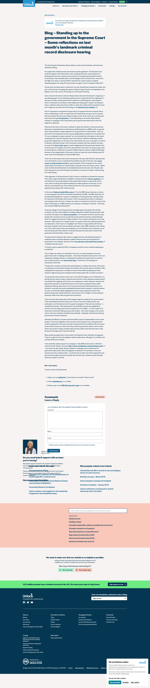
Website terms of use (92, 668)
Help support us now (116, 584)
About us (25, 615)
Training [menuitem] (111, 6)
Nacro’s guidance (94, 179)
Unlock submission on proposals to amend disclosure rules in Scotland (96, 489)
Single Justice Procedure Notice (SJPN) (81, 535)
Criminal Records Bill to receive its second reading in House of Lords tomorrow (100, 471)
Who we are (26, 624)
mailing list (62, 377)
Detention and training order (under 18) (81, 541)
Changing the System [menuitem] (88, 6)
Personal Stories (113, 2)
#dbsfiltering (57, 381)
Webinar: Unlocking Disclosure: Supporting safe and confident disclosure (31, 639)
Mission (25, 617)
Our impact (26, 620)
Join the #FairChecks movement (87, 622)
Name (49, 431)
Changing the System (85, 615)
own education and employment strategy (88, 241)
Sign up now (97, 598)
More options (135, 682)
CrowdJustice (64, 118)
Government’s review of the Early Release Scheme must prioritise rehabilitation (48, 482)
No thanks (126, 682)
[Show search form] (126, 1)
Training (25, 635)
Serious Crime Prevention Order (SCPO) (82, 538)
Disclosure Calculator (84, 2)
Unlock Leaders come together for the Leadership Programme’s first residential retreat (48, 492)
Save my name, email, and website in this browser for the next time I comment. (72, 445)
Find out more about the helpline (35, 480)
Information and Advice (58, 615)
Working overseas (74, 519)
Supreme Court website (86, 107)
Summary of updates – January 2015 (94, 484)
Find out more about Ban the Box (87, 624)
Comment (50, 410)
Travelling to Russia (75, 522)
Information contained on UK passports (82, 528)
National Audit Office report (64, 192)
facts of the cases (61, 145)
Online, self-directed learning (31, 650)
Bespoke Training (28, 647)
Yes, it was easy (67, 570)
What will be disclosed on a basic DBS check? (84, 532)
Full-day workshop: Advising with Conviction (32, 644)
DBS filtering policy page (70, 385)
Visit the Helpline (55, 627)
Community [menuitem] (102, 6)
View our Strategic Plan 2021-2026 (32, 627)
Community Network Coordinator (42, 487)
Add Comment (100, 397)
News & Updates (95, 2)
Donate (122, 2)
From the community (112, 620)
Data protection (79, 668)
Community (109, 615)
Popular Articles (55, 620)
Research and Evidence (85, 620)
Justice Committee (70, 214)
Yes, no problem (115, 682)
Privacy (70, 668)
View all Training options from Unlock (33, 652)
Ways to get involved (56, 638)
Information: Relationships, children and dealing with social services (91, 525)
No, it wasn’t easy (85, 570)
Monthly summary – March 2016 (92, 476)
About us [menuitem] (56, 6)
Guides (53, 622)
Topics (52, 617)
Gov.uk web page (70, 260)
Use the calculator (56, 624)
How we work (26, 622)
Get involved (54, 635)
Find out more (59, 25)
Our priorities (82, 617)
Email (49, 438)
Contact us (105, 2)
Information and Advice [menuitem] (69, 6)
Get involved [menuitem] (122, 6)
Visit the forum (110, 622)
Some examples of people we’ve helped (95, 481)
